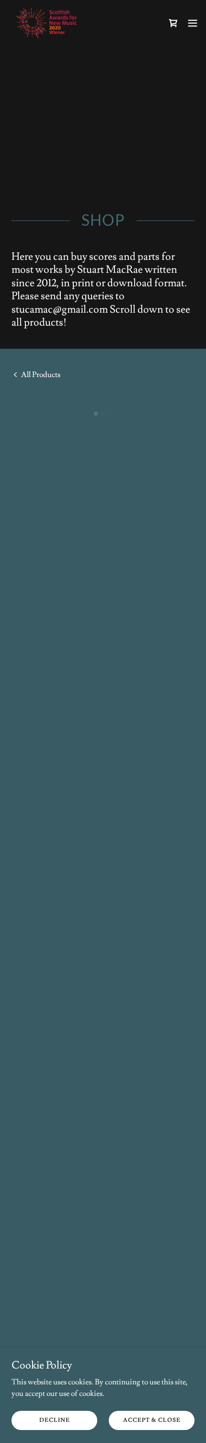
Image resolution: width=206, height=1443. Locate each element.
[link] (48, 23)
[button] (173, 23)
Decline (54, 1420)
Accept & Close (152, 1420)
